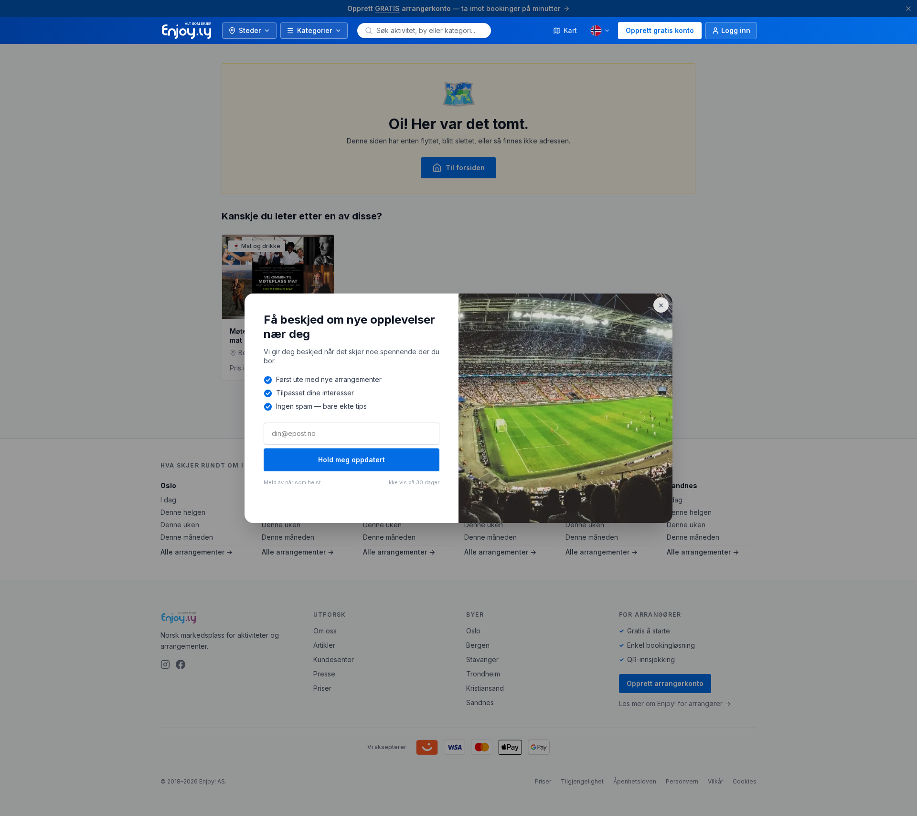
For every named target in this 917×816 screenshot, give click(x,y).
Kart (570, 30)
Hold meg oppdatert (351, 460)
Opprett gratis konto (660, 30)
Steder (250, 30)
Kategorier (314, 30)
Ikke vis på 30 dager (413, 482)
